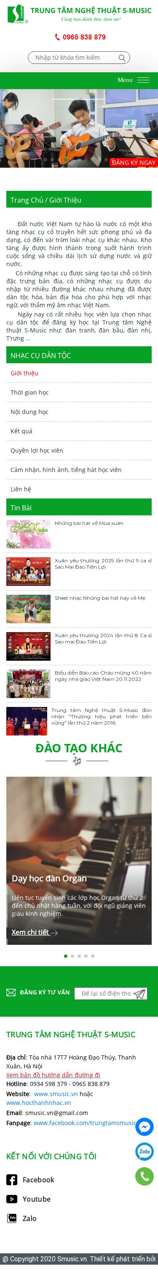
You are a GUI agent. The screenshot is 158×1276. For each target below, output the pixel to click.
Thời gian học (30, 392)
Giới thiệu (24, 373)
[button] (45, 159)
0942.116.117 (144, 1151)
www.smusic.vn (56, 1094)
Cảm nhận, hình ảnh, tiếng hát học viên (66, 470)
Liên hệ (21, 489)
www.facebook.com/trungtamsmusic (85, 1123)
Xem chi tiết (31, 932)
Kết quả (21, 431)
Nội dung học (29, 412)
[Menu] (143, 80)
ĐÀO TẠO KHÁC (79, 748)
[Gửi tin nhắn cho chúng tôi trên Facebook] (144, 1127)
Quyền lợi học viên (37, 450)
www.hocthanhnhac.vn (38, 1103)
